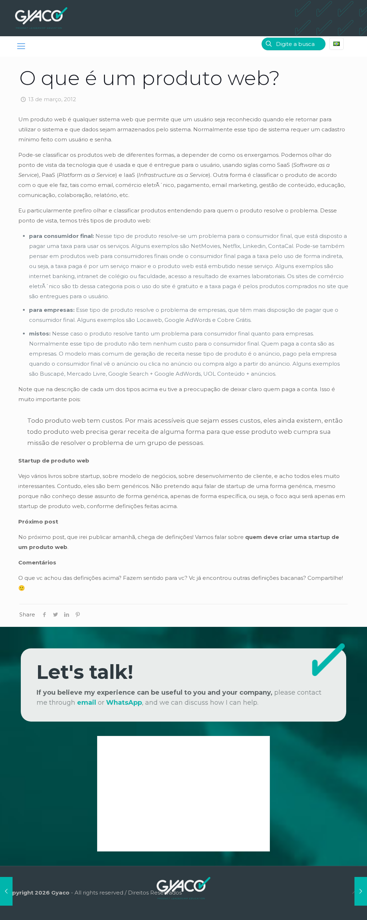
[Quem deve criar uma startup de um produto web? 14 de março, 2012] (360, 891)
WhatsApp (124, 703)
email (86, 703)
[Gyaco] (41, 18)
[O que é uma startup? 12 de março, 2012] (6, 891)
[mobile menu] (21, 46)
